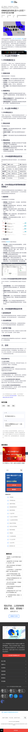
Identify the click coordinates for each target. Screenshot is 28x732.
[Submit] (25, 717)
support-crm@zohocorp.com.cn (11, 712)
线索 (9, 405)
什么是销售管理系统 (14, 519)
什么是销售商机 (13, 536)
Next (26, 453)
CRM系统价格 (12, 500)
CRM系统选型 (10, 6)
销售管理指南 (12, 529)
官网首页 (5, 6)
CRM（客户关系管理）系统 (18, 38)
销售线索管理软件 (13, 506)
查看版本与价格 (14, 616)
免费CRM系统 (12, 503)
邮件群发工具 (12, 545)
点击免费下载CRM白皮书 (14, 655)
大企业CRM (12, 542)
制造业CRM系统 (13, 523)
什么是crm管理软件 (14, 516)
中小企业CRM (12, 539)
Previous (1, 453)
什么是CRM (12, 513)
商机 (13, 405)
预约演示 (14, 489)
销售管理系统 (12, 510)
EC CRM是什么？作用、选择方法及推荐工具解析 (14, 463)
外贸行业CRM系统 (13, 526)
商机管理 (8, 241)
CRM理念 (16, 6)
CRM (3, 405)
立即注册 (14, 485)
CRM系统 (11, 497)
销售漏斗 (11, 532)
